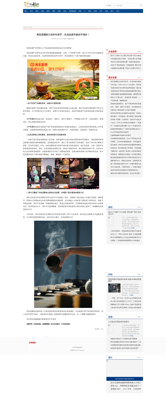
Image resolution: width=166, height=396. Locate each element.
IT (85, 11)
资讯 (31, 11)
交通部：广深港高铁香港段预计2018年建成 (125, 240)
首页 (24, 27)
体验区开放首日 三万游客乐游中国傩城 (123, 339)
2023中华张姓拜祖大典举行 (119, 132)
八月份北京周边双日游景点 (118, 322)
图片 (112, 11)
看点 (25, 11)
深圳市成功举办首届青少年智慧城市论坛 (124, 170)
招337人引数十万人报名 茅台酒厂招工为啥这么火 (124, 213)
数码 (89, 11)
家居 (95, 11)
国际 (48, 11)
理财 (53, 11)
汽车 (101, 11)
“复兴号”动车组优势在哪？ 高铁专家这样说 (125, 62)
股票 (59, 11)
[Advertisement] (69, 17)
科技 (80, 11)
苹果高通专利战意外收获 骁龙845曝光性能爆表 (124, 280)
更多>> (140, 51)
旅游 (106, 11)
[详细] (133, 228)
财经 (37, 11)
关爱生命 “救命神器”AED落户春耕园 (122, 110)
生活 (117, 11)
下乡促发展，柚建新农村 (118, 100)
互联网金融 (72, 11)
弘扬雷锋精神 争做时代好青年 (120, 135)
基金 (64, 11)
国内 (42, 11)
